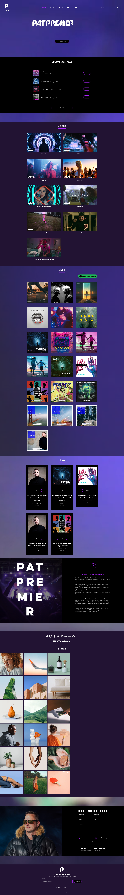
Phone (80, 819)
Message (81, 824)
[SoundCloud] (112, 8)
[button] (44, 73)
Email (95, 819)
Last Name (96, 814)
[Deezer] (114, 8)
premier (7, 10)
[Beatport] (116, 8)
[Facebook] (106, 8)
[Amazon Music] (108, 8)
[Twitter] (102, 8)
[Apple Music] (110, 8)
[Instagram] (104, 8)
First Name (81, 814)
